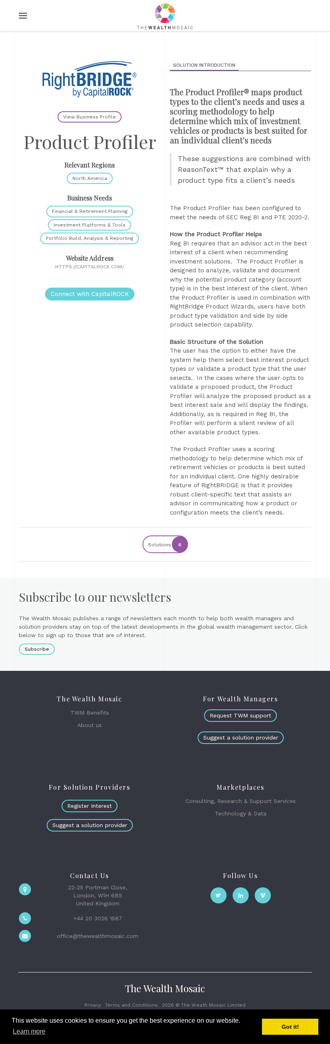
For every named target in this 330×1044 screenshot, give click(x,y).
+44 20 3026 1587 (97, 918)
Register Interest (89, 806)
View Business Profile (89, 117)
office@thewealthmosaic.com (97, 936)
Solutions (165, 545)
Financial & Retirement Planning (90, 211)
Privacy (93, 1005)
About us (89, 725)
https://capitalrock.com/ (89, 267)
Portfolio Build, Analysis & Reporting (89, 238)
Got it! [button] (290, 1027)
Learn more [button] (29, 1031)
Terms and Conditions (131, 1005)
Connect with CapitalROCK (90, 294)
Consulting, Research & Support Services (241, 801)
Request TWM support (240, 715)
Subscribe (37, 649)
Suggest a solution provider (240, 737)
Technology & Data (240, 813)
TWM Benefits (89, 712)
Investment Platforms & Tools (90, 225)
